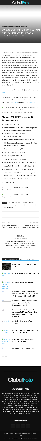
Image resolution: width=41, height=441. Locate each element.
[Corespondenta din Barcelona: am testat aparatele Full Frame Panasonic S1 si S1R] (6, 303)
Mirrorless (23, 26)
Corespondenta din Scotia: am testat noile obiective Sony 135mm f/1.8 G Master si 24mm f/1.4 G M (25, 294)
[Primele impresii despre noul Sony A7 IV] (6, 266)
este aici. (33, 102)
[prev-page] (3, 357)
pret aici (15, 102)
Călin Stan (9, 36)
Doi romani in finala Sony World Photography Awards (10, 226)
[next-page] (6, 357)
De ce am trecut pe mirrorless (23, 282)
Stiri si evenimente (30, 205)
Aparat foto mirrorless (14, 202)
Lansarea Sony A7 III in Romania (23, 348)
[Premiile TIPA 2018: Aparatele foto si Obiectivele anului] (6, 332)
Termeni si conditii (9, 433)
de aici (4, 92)
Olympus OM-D (7, 205)
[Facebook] (12, 47)
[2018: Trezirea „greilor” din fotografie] (6, 323)
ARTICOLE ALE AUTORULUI (28, 259)
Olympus (31, 202)
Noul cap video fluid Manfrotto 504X (25, 273)
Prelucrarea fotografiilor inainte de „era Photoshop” (30, 226)
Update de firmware (8, 207)
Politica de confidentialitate (22, 433)
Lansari (20, 7)
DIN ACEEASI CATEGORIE (10, 259)
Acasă (2, 7)
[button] (3, 2)
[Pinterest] (20, 47)
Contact (20, 435)
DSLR (19, 26)
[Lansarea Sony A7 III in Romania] (6, 350)
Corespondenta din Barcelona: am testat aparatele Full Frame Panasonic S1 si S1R (24, 303)
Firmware (24, 202)
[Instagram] (16, 250)
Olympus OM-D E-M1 (18, 205)
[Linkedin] (20, 250)
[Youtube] (28, 250)
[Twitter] (16, 47)
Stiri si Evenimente (11, 7)
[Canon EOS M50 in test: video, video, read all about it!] (6, 341)
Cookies (33, 433)
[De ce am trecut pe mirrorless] (6, 285)
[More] (29, 47)
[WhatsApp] (25, 47)
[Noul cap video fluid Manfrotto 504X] (6, 275)
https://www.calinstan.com (20, 238)
